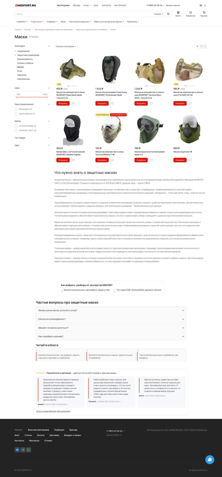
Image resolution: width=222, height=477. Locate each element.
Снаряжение (23, 51)
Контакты (19, 440)
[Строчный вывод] (201, 46)
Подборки (59, 429)
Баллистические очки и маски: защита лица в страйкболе (110, 356)
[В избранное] (73, 103)
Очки (19, 71)
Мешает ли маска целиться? (53, 327)
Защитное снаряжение (28, 55)
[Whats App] (28, 449)
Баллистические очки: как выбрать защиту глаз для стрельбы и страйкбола (59, 356)
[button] (17, 97)
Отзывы (48, 440)
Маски (20, 67)
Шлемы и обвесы (25, 63)
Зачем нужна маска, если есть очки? (57, 310)
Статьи (28, 435)
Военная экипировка (38, 429)
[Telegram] (22, 449)
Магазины (34, 440)
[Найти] (168, 14)
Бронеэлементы (25, 59)
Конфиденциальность (198, 470)
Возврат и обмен (72, 435)
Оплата (40, 435)
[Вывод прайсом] (205, 46)
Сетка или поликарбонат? (52, 319)
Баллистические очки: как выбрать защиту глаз (86, 289)
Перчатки (21, 75)
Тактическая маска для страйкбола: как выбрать (159, 356)
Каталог (19, 429)
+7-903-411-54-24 (154, 5)
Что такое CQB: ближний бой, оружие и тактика (138, 289)
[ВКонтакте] (17, 449)
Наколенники (23, 78)
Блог (17, 435)
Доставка (54, 435)
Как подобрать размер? (50, 336)
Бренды (73, 429)
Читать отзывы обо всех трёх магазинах (53, 411)
